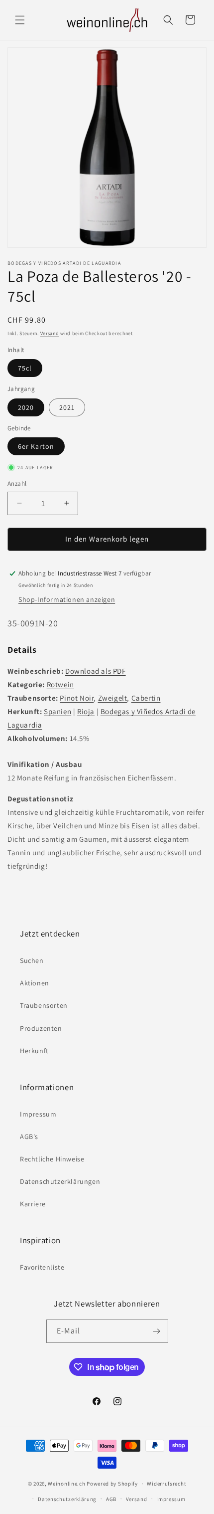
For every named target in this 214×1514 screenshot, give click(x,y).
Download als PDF (95, 671)
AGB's (29, 1136)
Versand (49, 333)
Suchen (32, 960)
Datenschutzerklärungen (60, 1181)
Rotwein (60, 684)
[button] (20, 20)
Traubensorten (44, 1005)
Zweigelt (112, 698)
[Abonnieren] (157, 1331)
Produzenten (41, 1028)
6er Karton (36, 446)
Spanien (57, 711)
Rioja (86, 711)
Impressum (38, 1114)
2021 (67, 407)
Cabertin (146, 698)
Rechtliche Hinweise (52, 1158)
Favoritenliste (42, 1267)
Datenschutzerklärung (67, 1499)
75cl (25, 368)
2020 (26, 407)
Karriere (33, 1203)
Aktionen (34, 982)
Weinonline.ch (66, 1483)
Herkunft (34, 1050)
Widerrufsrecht (166, 1483)
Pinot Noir (77, 698)
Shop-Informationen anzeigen (66, 599)
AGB (111, 1499)
